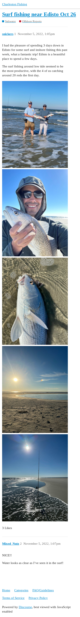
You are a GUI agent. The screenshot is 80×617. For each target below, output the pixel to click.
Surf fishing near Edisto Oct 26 (39, 14)
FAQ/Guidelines (43, 590)
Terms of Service (13, 598)
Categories (21, 590)
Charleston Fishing (14, 4)
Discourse (25, 607)
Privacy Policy (38, 598)
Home (6, 590)
